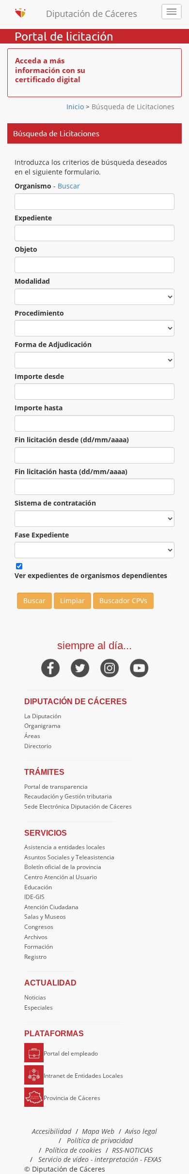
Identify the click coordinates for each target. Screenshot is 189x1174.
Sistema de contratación (55, 502)
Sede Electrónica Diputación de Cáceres (78, 806)
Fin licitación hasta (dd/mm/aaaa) (71, 471)
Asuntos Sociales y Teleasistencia (69, 857)
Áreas (32, 736)
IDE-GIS (34, 897)
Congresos (38, 927)
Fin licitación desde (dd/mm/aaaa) (72, 439)
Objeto (26, 249)
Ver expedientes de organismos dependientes (91, 575)
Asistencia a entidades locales (64, 847)
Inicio (76, 106)
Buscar (69, 185)
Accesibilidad (51, 1131)
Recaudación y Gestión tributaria (68, 796)
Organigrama (42, 726)
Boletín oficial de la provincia (62, 867)
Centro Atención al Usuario (60, 877)
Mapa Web (98, 1131)
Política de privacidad (100, 1140)
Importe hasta (39, 407)
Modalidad (32, 281)
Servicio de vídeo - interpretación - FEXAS (99, 1159)
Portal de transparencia (56, 787)
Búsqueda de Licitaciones (132, 106)
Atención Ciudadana (51, 907)
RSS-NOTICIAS (132, 1150)
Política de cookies (73, 1150)
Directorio (37, 746)
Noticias (35, 997)
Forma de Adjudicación (53, 344)
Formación (38, 946)
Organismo (33, 185)
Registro (35, 957)
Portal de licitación (64, 36)
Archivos (35, 937)
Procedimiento (39, 313)
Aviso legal (141, 1131)
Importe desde (39, 376)
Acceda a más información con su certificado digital (50, 70)
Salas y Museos (45, 917)
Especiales (38, 1007)
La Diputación (42, 716)
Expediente (33, 217)
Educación (38, 887)
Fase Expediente (42, 534)
